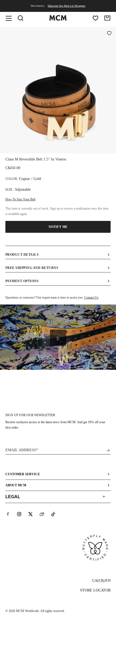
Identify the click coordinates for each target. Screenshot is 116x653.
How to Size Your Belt (20, 199)
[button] (58, 90)
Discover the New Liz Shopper (66, 5)
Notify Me (58, 227)
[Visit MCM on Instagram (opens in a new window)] (19, 514)
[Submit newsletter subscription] (108, 450)
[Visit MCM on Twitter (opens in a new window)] (30, 514)
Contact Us (91, 297)
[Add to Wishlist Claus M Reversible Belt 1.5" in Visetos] (109, 34)
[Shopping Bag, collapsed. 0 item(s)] (107, 18)
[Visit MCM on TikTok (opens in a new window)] (53, 514)
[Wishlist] (95, 18)
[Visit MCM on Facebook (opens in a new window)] (7, 514)
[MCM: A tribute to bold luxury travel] (58, 19)
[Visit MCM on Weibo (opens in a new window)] (41, 514)
